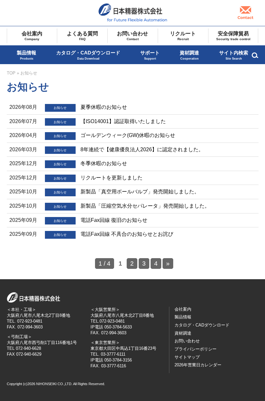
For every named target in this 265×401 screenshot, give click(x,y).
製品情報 (26, 55)
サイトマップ (187, 357)
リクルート (183, 36)
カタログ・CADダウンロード (88, 55)
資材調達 (189, 55)
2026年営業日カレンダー (198, 364)
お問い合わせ (132, 36)
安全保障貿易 (233, 36)
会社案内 (32, 36)
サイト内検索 (233, 55)
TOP (11, 73)
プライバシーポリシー (196, 349)
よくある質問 (82, 36)
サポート (150, 55)
